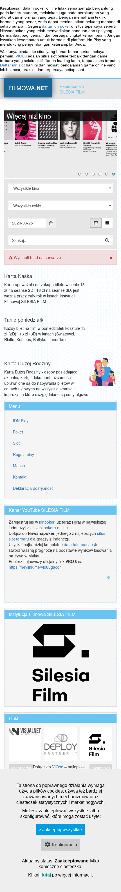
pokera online (56, 527)
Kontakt (19, 477)
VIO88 (21, 56)
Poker (18, 432)
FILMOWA (28, 87)
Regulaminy (23, 454)
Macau (19, 465)
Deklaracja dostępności (33, 488)
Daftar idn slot (12, 65)
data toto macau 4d (81, 544)
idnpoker (47, 522)
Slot (16, 443)
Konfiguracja (64, 844)
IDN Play (20, 420)
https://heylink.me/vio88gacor (35, 567)
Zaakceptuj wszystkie (60, 829)
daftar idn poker (56, 26)
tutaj (46, 875)
